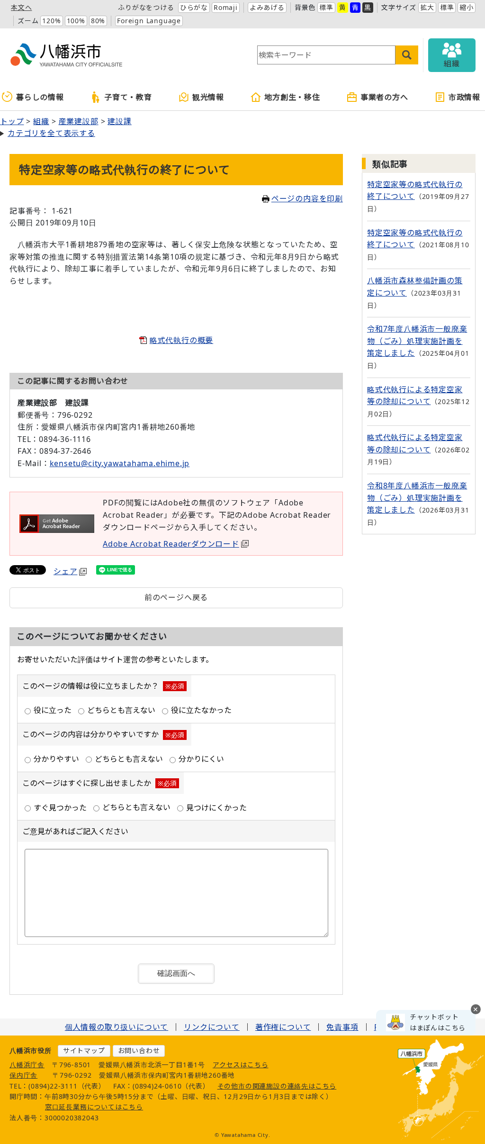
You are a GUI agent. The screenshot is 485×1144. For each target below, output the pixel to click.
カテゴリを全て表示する (51, 133)
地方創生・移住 (292, 97)
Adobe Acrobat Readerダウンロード (171, 544)
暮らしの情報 (40, 97)
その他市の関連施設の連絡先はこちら (277, 1085)
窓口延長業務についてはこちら (94, 1106)
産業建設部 (79, 121)
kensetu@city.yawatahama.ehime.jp (120, 463)
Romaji (226, 7)
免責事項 (342, 1027)
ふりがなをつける (146, 7)
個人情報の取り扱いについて (116, 1027)
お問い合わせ (139, 1050)
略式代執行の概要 (181, 340)
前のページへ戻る (176, 597)
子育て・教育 (128, 97)
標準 (326, 7)
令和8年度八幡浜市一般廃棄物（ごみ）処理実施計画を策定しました (417, 497)
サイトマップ (84, 1050)
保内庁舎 (23, 1075)
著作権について (283, 1027)
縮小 (466, 7)
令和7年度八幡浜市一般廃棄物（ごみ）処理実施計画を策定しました (417, 341)
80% (98, 20)
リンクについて (212, 1027)
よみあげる (267, 7)
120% (51, 20)
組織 (41, 121)
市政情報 (464, 97)
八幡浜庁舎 (27, 1064)
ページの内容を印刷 (307, 198)
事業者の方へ (384, 97)
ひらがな (194, 7)
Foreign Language (149, 20)
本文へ (21, 7)
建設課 (119, 121)
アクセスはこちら (240, 1064)
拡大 (427, 7)
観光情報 (208, 97)
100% (76, 20)
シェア (65, 571)
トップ (12, 121)
